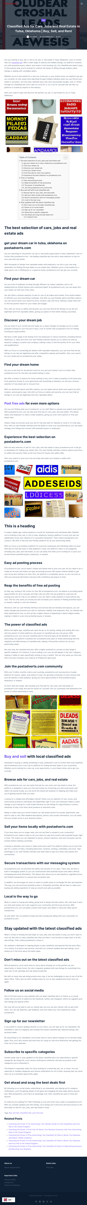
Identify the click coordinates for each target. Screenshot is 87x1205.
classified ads (17, 62)
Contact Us (8, 1182)
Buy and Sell (14, 1113)
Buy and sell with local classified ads (35, 190)
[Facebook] (36, 1201)
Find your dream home (32, 170)
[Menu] (82, 4)
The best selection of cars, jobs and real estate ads (40, 161)
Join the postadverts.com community (38, 188)
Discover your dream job (33, 168)
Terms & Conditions (12, 1185)
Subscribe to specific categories (36, 212)
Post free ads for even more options (37, 173)
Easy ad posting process (33, 180)
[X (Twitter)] (40, 1201)
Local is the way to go (33, 200)
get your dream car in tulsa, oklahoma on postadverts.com (45, 163)
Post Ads (49, 1167)
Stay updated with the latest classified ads (37, 202)
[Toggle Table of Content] (64, 157)
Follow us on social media (34, 207)
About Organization (12, 1167)
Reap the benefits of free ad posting (38, 183)
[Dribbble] (47, 1201)
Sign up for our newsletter (34, 210)
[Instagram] (43, 1201)
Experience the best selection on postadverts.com (42, 175)
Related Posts (32, 217)
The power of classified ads (35, 185)
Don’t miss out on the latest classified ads (39, 205)
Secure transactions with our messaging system (42, 197)
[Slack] (51, 1201)
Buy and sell (15, 756)
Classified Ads (25, 1113)
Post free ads (14, 403)
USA (43, 20)
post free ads (37, 1113)
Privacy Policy (10, 1180)
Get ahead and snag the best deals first (39, 215)
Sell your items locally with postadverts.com (41, 195)
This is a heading (27, 178)
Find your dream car (31, 165)
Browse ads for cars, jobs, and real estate (39, 193)
